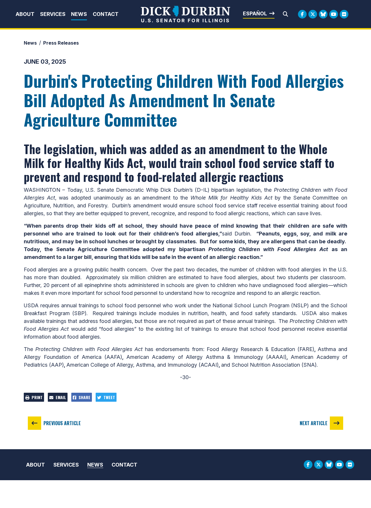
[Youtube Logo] (333, 14)
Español (255, 13)
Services (53, 14)
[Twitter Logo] (312, 14)
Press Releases (61, 43)
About (25, 14)
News (79, 14)
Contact (106, 14)
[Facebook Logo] (302, 14)
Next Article (314, 423)
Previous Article (62, 423)
